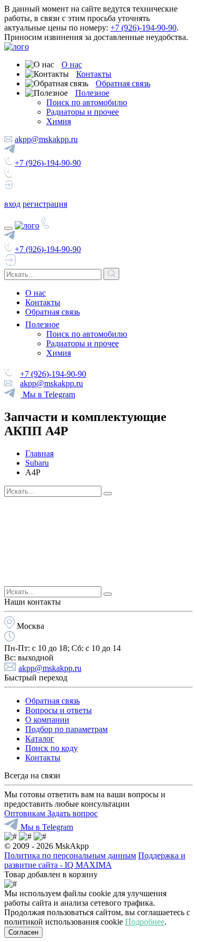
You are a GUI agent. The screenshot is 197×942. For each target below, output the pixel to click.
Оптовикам (25, 813)
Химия (58, 121)
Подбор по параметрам (66, 729)
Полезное (92, 92)
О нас (71, 64)
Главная (39, 453)
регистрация (45, 203)
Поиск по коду (51, 748)
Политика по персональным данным (70, 855)
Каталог (39, 738)
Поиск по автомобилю (86, 102)
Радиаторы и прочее (82, 111)
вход (12, 203)
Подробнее (144, 921)
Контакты (93, 73)
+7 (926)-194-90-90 (143, 27)
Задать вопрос (72, 813)
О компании (47, 719)
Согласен (23, 932)
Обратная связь (123, 83)
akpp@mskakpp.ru (46, 139)
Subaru (37, 462)
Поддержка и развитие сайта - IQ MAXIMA (94, 860)
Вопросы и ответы (58, 710)
